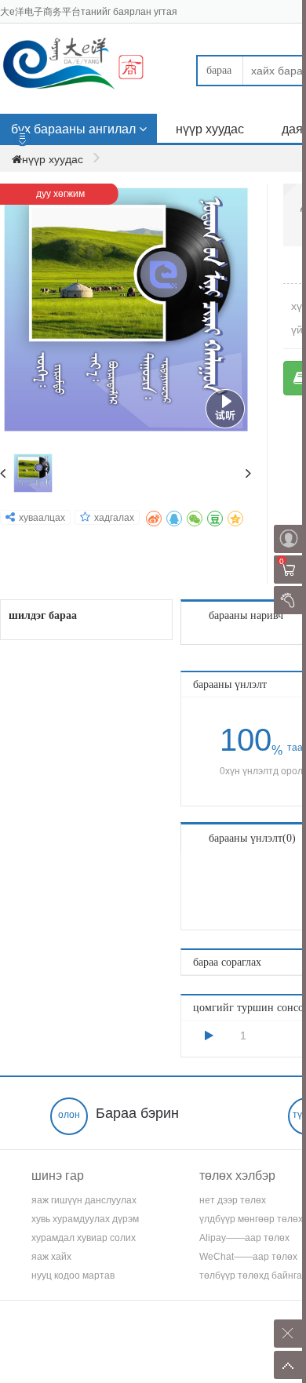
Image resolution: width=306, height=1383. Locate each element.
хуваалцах (42, 517)
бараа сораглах (227, 962)
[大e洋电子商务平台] (86, 66)
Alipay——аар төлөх (244, 1237)
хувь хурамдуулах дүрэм (85, 1219)
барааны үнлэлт (230, 684)
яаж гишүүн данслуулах (84, 1200)
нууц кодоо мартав (73, 1275)
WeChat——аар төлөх (248, 1256)
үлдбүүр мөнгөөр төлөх (251, 1219)
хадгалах (114, 517)
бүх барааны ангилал (73, 129)
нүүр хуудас (210, 129)
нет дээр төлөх (232, 1200)
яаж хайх (51, 1256)
